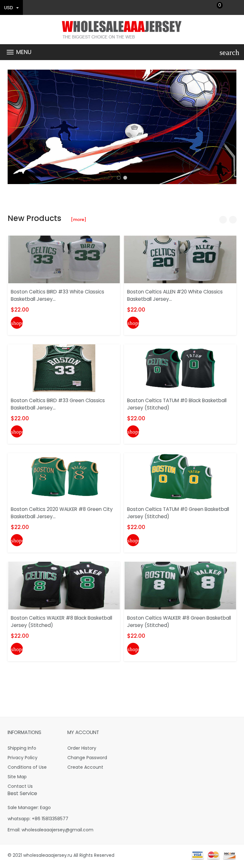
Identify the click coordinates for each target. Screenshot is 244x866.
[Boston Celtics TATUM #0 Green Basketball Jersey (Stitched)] (180, 476)
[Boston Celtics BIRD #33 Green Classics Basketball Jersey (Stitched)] (64, 368)
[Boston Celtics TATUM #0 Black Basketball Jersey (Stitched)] (180, 368)
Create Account (85, 767)
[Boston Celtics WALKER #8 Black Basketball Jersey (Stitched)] (64, 585)
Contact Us (20, 786)
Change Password (87, 757)
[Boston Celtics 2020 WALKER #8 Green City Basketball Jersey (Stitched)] (64, 476)
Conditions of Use (27, 767)
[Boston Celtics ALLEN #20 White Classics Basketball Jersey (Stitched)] (180, 259)
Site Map (17, 776)
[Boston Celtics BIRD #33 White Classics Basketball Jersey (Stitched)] (64, 259)
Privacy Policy (22, 757)
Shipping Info (22, 748)
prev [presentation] (14, 126)
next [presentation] (230, 126)
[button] (118, 177)
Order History (81, 748)
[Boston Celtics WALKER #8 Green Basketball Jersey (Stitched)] (180, 585)
